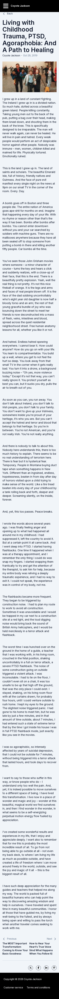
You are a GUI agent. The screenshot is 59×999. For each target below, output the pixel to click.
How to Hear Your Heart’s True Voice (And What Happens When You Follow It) (41, 948)
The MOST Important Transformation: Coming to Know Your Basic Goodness (15, 948)
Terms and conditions (38, 987)
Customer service (13, 987)
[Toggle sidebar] (5, 6)
